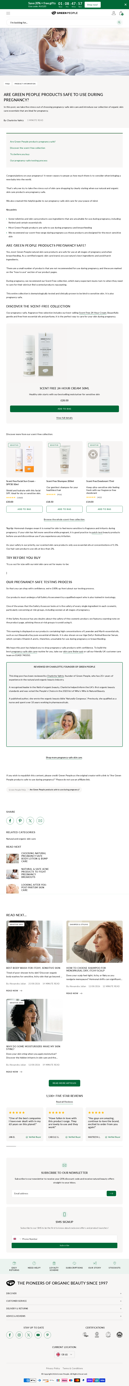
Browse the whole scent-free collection (64, 519)
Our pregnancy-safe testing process (29, 160)
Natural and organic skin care (21, 838)
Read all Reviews (64, 1101)
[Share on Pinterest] (20, 821)
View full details (64, 417)
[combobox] (17, 1239)
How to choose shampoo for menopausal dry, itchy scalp (86, 969)
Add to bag (64, 409)
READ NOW (12, 991)
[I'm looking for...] (119, 22)
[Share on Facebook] (10, 821)
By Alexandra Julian (16, 983)
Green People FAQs (17, 790)
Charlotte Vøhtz (55, 675)
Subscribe (64, 1245)
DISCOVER (11, 1293)
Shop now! (92, 4)
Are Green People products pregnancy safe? (33, 141)
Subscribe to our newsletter (64, 1172)
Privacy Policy (53, 1368)
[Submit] (111, 1193)
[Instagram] (19, 1335)
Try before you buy (19, 154)
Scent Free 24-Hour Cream (93, 312)
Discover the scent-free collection (27, 148)
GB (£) (64, 1354)
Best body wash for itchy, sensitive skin (33, 967)
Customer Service (16, 1301)
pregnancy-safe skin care (24, 651)
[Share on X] (30, 821)
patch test (97, 532)
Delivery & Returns (17, 1308)
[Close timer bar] (125, 4)
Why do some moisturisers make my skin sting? (33, 1048)
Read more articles (64, 1083)
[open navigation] (8, 13)
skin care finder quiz (73, 651)
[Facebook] (9, 1335)
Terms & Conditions (72, 1368)
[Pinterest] (47, 1335)
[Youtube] (38, 1335)
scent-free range (37, 232)
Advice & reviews (15, 1316)
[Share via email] (40, 821)
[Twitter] (28, 1335)
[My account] (114, 13)
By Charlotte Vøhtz (14, 120)
